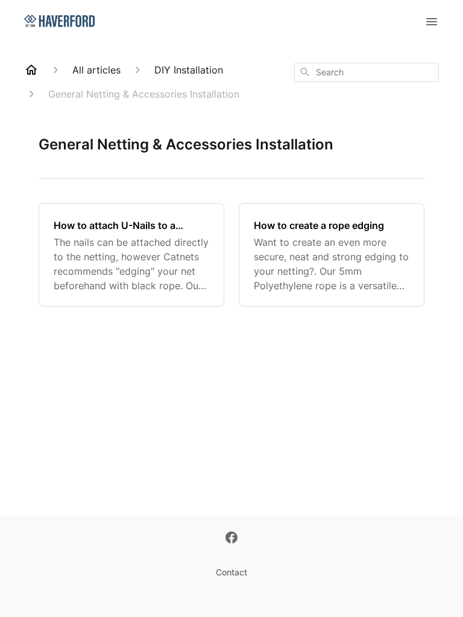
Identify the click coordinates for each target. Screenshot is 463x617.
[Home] (31, 70)
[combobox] (366, 72)
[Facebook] (231, 538)
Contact (231, 572)
